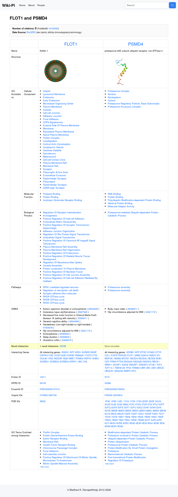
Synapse (47, 169)
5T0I (150, 404)
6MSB (114, 410)
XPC (133, 370)
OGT (107, 361)
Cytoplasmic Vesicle (53, 147)
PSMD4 (135, 44)
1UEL (120, 401)
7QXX (155, 413)
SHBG (95, 358)
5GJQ (158, 401)
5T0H (144, 404)
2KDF (152, 401)
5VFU (133, 407)
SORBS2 (54, 361)
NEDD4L (142, 358)
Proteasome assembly (119, 287)
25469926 (64, 337)
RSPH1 (88, 358)
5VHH (153, 407)
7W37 (121, 416)
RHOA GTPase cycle (53, 296)
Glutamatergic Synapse (55, 184)
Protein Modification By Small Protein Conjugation (133, 447)
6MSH (142, 410)
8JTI (107, 423)
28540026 (93, 308)
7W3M (140, 420)
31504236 (48, 327)
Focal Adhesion (51, 119)
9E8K (156, 423)
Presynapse (49, 181)
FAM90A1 (79, 355)
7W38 (127, 416)
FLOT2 (88, 355)
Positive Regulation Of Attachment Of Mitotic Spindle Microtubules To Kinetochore (70, 459)
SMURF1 (133, 364)
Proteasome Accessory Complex (124, 106)
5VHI (158, 407)
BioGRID (31, 32)
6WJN (120, 413)
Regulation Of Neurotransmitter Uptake (62, 262)
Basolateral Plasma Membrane (58, 131)
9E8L (162, 423)
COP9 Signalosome (53, 122)
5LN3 (119, 404)
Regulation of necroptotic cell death (60, 290)
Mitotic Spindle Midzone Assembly (60, 463)
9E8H (138, 423)
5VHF (146, 407)
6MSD (121, 410)
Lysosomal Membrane (54, 94)
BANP (93, 352)
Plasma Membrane (52, 106)
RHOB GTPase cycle (53, 299)
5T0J (155, 404)
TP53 (128, 367)
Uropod (46, 91)
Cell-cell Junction (51, 112)
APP (72, 352)
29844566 (74, 321)
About (31, 5)
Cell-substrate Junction (54, 454)
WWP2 (127, 370)
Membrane (48, 128)
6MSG (135, 410)
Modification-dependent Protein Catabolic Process (133, 432)
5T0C (132, 404)
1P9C (107, 401)
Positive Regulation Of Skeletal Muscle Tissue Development (66, 257)
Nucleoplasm (114, 97)
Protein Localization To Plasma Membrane (64, 268)
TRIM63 (136, 367)
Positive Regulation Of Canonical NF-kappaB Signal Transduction (69, 242)
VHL (85, 361)
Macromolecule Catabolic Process (125, 454)
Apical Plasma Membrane (56, 134)
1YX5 (132, 401)
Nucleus (112, 94)
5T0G (138, 404)
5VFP (161, 404)
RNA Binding (114, 193)
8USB (119, 423)
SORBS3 (64, 361)
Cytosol (111, 100)
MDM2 (117, 358)
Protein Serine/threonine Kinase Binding (63, 435)
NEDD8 (151, 358)
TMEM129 (120, 367)
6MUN (163, 410)
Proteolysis (113, 451)
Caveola (47, 109)
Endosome (48, 97)
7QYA (108, 416)
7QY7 (161, 413)
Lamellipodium (50, 141)
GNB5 (137, 355)
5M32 (125, 404)
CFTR (158, 352)
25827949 (82, 312)
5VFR (114, 407)
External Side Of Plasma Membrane (61, 125)
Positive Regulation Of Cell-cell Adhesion (63, 218)
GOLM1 (44, 358)
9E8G (132, 423)
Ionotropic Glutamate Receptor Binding (62, 200)
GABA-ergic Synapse (53, 187)
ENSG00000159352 (114, 389)
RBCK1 (156, 361)
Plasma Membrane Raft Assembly (60, 246)
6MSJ (149, 410)
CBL (51, 355)
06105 (43, 383)
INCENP (58, 358)
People (41, 5)
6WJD (114, 413)
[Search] (172, 5)
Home (22, 5)
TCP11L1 (109, 367)
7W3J (127, 420)
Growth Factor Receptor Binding (59, 444)
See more (45, 466)
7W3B (147, 416)
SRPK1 (73, 361)
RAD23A (128, 361)
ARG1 (78, 352)
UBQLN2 (118, 370)
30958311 (82, 318)
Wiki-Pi (8, 5)
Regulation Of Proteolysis (121, 460)
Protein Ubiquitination (118, 441)
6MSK (156, 410)
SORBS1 (44, 361)
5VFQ (108, 407)
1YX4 (126, 401)
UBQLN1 (109, 370)
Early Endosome (51, 100)
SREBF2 (143, 364)
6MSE (128, 410)
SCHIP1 (117, 364)
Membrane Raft (50, 166)
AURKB (86, 352)
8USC (126, 423)
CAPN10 (44, 355)
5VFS (120, 407)
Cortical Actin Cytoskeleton (56, 144)
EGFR (114, 355)
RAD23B (137, 361)
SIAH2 (125, 364)
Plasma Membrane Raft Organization (61, 249)
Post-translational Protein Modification (127, 457)
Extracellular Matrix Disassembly (59, 221)
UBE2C (160, 367)
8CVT (147, 420)
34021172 (85, 330)
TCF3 (159, 364)
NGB (65, 358)
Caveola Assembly (52, 265)
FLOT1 (70, 44)
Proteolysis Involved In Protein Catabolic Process (133, 435)
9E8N (107, 426)
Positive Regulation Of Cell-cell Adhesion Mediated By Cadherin (70, 279)
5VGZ (140, 407)
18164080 (53, 28)
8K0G (113, 423)
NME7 (72, 358)
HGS (50, 358)
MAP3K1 (109, 358)
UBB (142, 367)
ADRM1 (130, 352)
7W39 (134, 416)
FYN (94, 355)
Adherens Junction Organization (59, 231)
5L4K (113, 404)
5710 (107, 377)
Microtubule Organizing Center (58, 103)
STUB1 (152, 364)
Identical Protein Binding (120, 203)
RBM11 (108, 364)
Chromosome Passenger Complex (60, 447)
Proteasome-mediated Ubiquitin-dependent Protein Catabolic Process (133, 214)
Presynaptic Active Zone (55, 172)
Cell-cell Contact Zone (54, 159)
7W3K (134, 420)
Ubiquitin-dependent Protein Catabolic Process (131, 438)
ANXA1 (65, 352)
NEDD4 (134, 358)
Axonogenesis (50, 215)
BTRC (143, 352)
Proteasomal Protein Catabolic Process (127, 444)
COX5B (70, 355)
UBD (153, 367)
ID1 (158, 355)
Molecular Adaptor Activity (121, 206)
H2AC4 (144, 355)
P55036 (108, 395)
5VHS (108, 410)
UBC (80, 361)
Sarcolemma (49, 153)
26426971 (132, 308)
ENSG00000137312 (50, 389)
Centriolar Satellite (52, 150)
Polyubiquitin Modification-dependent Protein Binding (134, 200)
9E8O (114, 426)
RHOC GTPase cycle (53, 302)
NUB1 (159, 358)
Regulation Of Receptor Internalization (62, 212)
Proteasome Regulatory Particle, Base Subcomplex (134, 103)
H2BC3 (152, 355)
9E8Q (120, 426)
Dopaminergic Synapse (54, 178)
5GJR (107, 404)
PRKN (113, 361)
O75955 (44, 395)
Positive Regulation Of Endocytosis (61, 253)
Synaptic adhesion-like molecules (60, 293)
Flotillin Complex (51, 137)
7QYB (114, 416)
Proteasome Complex (119, 91)
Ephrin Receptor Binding (55, 438)
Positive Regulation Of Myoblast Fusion (63, 271)
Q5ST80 (52, 395)
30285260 (64, 333)
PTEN (120, 361)
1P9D (113, 401)
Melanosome (49, 156)
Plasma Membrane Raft (55, 162)
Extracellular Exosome (54, 175)
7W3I (121, 420)
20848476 (66, 340)
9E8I (144, 423)
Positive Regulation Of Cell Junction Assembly (66, 274)
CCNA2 (151, 352)
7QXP (134, 413)
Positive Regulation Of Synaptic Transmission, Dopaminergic (66, 226)
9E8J (150, 423)
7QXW (147, 413)
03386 (108, 383)
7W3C (154, 416)
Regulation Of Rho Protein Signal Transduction (66, 234)
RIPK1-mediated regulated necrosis (61, 287)
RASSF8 (147, 361)
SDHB (63, 346)
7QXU (141, 413)
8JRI (153, 420)
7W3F (161, 416)
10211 (43, 377)
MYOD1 (126, 358)
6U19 (107, 413)
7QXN (127, 413)
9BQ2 (43, 401)
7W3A (140, 416)
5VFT (127, 407)
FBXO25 (122, 355)
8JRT (159, 420)
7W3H (115, 420)
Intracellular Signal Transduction (59, 237)
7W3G (108, 420)
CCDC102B (60, 355)
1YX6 (138, 401)
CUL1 (107, 355)
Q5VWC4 (117, 395)
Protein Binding (50, 197)
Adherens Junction (52, 116)
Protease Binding (51, 193)
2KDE (145, 401)
